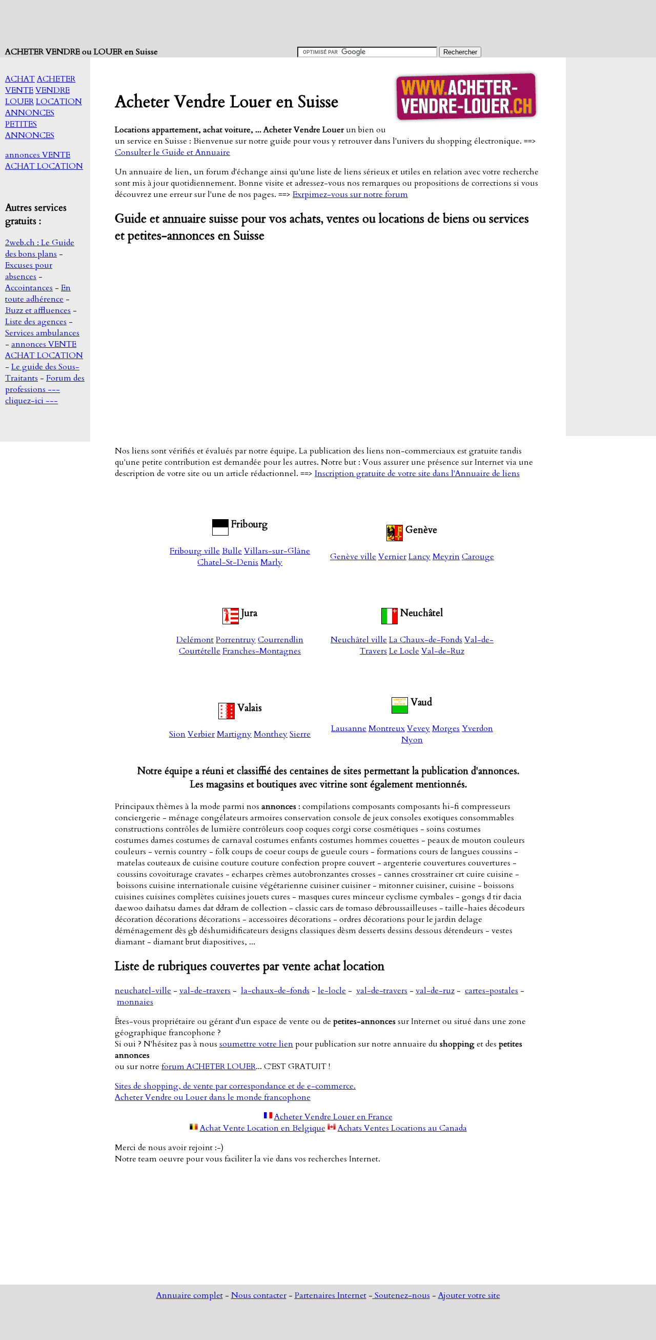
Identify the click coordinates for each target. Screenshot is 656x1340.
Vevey (418, 728)
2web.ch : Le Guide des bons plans (39, 248)
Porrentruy (236, 639)
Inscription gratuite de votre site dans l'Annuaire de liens (417, 473)
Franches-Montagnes (261, 651)
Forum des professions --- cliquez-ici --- (45, 389)
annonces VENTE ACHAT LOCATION (44, 160)
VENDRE (52, 90)
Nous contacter (258, 1295)
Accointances (29, 287)
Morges (446, 728)
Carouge (478, 556)
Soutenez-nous (401, 1295)
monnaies (135, 1002)
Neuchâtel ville (359, 639)
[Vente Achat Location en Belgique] (194, 1128)
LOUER (19, 101)
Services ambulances (42, 333)
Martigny (234, 734)
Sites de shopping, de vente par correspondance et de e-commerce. (235, 1086)
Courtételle (199, 651)
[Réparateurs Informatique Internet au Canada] (331, 1128)
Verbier (201, 734)
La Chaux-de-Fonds (425, 639)
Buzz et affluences (38, 310)
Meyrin (446, 556)
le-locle (332, 990)
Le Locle (404, 651)
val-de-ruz (435, 990)
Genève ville (353, 556)
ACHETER (56, 79)
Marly (271, 562)
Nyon (412, 739)
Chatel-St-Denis (227, 562)
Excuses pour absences (28, 271)
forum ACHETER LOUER (208, 1066)
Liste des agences (36, 321)
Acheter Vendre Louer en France (333, 1116)
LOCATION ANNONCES (43, 107)
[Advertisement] (191, 23)
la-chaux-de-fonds (275, 990)
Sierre (300, 734)
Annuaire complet (189, 1295)
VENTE (19, 90)
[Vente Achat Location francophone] (220, 524)
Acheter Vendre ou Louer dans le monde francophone (213, 1097)
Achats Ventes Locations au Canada (402, 1128)
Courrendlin (280, 639)
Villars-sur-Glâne (277, 551)
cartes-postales (491, 990)
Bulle (232, 551)
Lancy (419, 556)
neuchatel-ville (143, 990)
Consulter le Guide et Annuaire (172, 152)
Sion (177, 734)
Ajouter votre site (469, 1295)
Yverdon (477, 728)
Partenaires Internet (330, 1295)
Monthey (271, 734)
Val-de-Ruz (442, 651)
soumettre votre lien (256, 1044)
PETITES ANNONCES (29, 130)
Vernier (392, 556)
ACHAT (20, 79)
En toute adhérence (38, 293)
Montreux (386, 728)
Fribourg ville (195, 551)
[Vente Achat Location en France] (268, 1116)
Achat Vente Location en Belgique (262, 1128)
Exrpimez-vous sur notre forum (350, 194)
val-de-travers (205, 990)
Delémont (195, 639)
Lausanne (348, 728)
